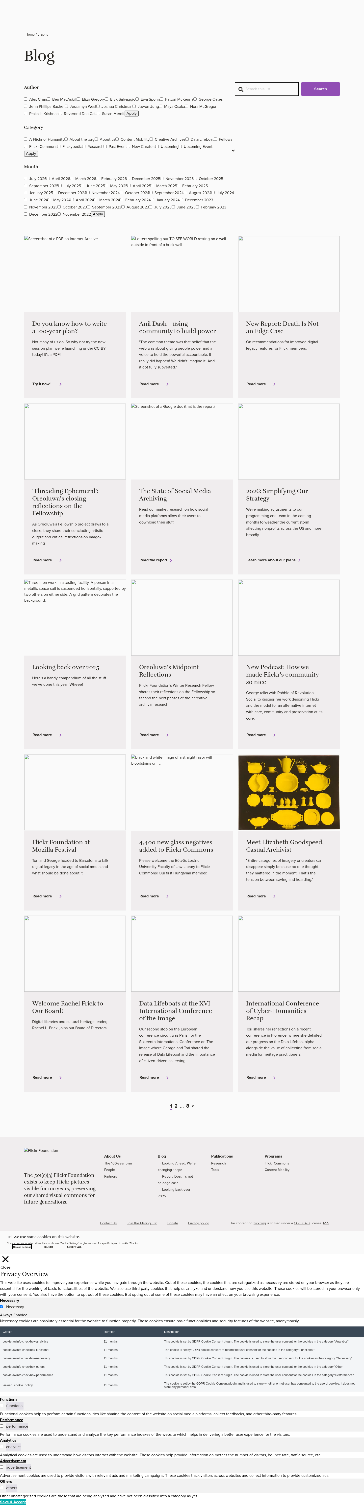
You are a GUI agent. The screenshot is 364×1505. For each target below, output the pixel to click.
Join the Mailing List (142, 1223)
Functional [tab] (9, 1399)
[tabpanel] (182, 1354)
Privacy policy (198, 1223)
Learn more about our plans (271, 560)
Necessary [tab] (9, 1300)
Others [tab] (6, 1481)
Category (33, 127)
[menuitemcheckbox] (25, 99)
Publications (222, 1156)
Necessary (15, 1307)
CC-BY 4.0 (302, 1223)
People (109, 1169)
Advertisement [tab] (13, 1461)
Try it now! (41, 384)
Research (218, 1163)
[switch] (1, 1405)
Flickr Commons (284, 12)
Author (31, 87)
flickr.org (260, 1223)
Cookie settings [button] (22, 1247)
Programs (273, 1156)
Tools (215, 1169)
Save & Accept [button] (13, 1502)
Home (30, 34)
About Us (216, 12)
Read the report (153, 560)
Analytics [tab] (8, 1440)
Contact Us (108, 1223)
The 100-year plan (118, 1163)
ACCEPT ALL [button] (74, 1247)
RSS (326, 1223)
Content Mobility (277, 1169)
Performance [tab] (11, 1420)
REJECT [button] (48, 1247)
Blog (246, 12)
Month (31, 166)
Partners (110, 1176)
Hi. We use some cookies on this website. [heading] (43, 1237)
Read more (149, 384)
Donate (324, 12)
